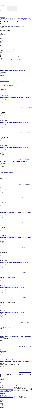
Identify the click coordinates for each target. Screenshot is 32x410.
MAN (19, 18)
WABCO (30, 18)
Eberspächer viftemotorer (13, 19)
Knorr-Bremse (17, 18)
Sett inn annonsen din (2, 90)
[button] (16, 14)
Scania (27, 18)
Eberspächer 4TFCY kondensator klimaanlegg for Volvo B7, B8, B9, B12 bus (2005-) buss (12, 70)
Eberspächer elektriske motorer (25, 19)
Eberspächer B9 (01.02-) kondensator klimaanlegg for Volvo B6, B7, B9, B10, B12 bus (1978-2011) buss (6, 396)
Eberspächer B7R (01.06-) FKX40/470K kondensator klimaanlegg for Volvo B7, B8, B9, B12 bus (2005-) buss (15, 336)
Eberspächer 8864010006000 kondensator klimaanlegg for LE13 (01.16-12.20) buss (12, 287)
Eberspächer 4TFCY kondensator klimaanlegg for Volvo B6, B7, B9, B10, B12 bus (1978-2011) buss (14, 122)
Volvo (28, 18)
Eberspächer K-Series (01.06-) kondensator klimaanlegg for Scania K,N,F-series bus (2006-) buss (6, 389)
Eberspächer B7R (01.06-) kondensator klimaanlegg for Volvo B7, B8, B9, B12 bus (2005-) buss (6, 388)
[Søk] (12, 8)
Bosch (12, 18)
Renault (25, 18)
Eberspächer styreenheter (19, 19)
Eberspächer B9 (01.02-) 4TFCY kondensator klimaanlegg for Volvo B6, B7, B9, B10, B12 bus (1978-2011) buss (15, 212)
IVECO (15, 18)
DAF (13, 18)
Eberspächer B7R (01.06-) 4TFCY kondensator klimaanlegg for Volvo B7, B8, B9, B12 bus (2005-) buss (14, 97)
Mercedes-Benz (22, 18)
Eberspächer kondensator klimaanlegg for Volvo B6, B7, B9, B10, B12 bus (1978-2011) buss (6, 391)
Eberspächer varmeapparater (7, 19)
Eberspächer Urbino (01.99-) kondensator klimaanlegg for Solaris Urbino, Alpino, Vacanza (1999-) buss (6, 390)
